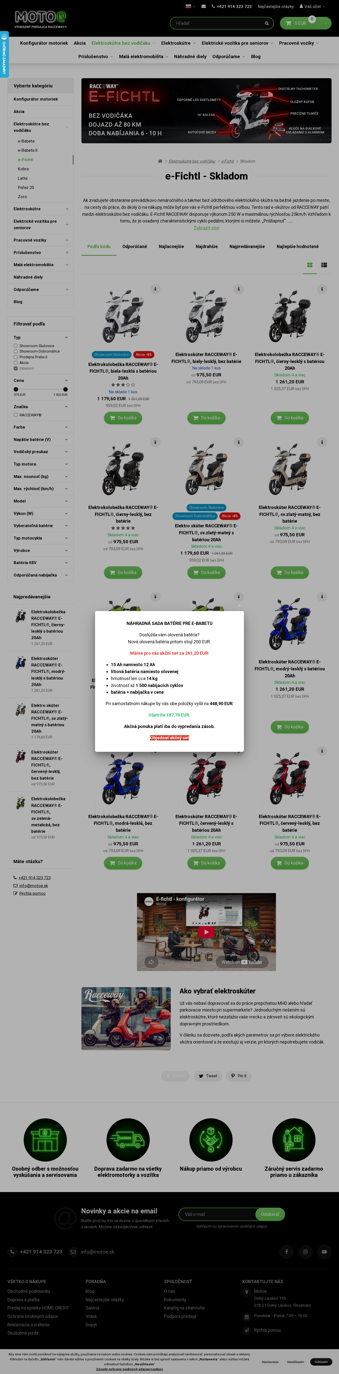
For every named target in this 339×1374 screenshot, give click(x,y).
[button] (239, 605)
